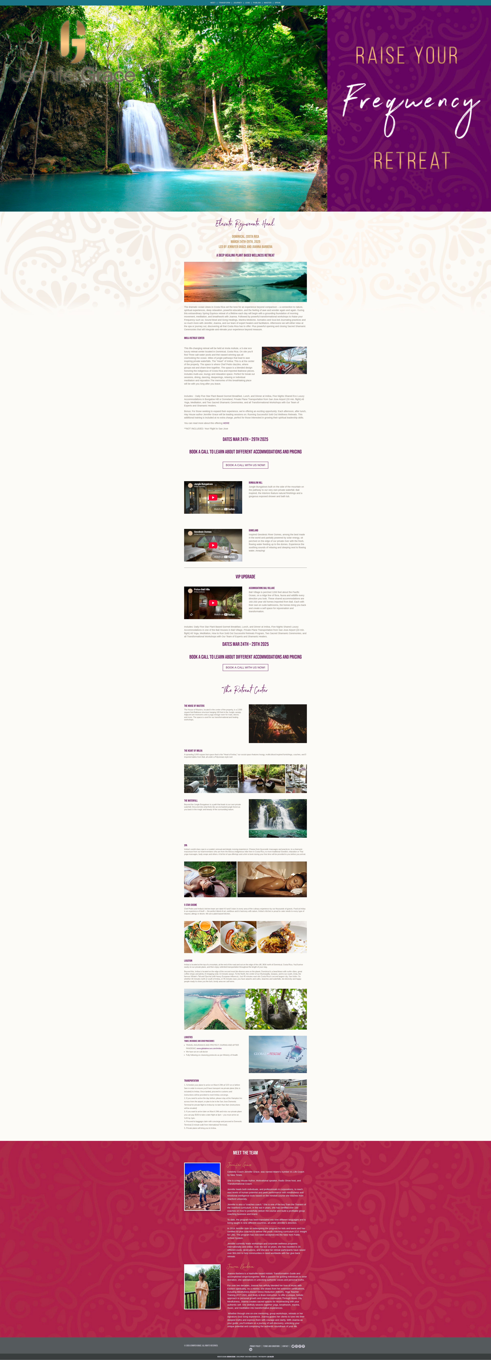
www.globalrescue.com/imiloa (209, 1048)
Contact (285, 1346)
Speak (278, 3)
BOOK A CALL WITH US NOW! (245, 465)
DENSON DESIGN (231, 1357)
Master (267, 3)
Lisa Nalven (270, 1357)
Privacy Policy (255, 1346)
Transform (224, 3)
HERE (226, 423)
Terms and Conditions (271, 1346)
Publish (257, 3)
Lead (247, 3)
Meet (212, 3)
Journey (237, 3)
